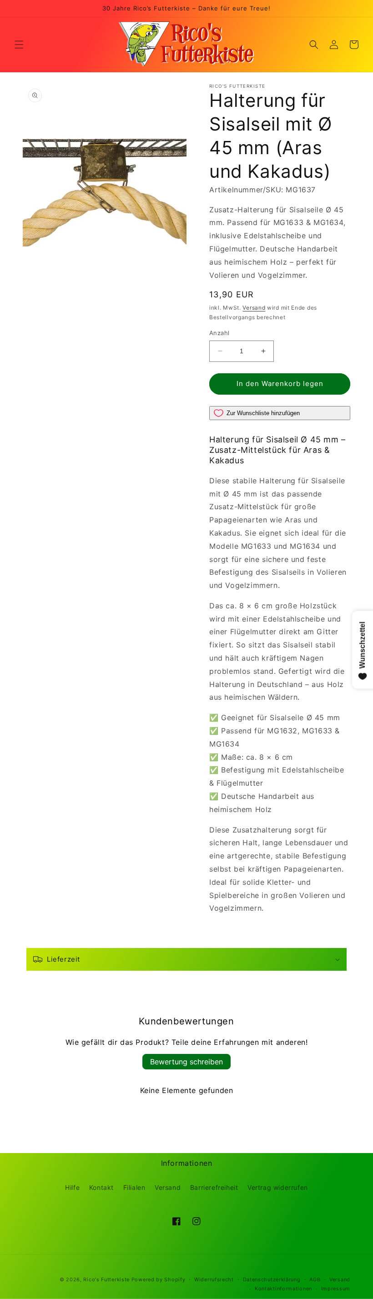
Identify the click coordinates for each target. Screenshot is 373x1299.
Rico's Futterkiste (106, 1279)
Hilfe (72, 1187)
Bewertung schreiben (186, 1061)
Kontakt (101, 1187)
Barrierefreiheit (214, 1187)
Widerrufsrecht (214, 1279)
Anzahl (219, 332)
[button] (19, 45)
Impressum (335, 1288)
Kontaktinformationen (283, 1288)
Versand (253, 307)
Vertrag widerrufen (277, 1187)
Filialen (134, 1187)
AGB (314, 1279)
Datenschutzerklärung (272, 1279)
